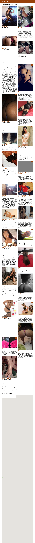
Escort (19, 55)
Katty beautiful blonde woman (9, 286)
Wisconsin (15, 3)
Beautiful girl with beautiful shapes (8, 48)
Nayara (19, 267)
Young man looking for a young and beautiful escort (9, 247)
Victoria (20, 219)
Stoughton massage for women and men (25, 28)
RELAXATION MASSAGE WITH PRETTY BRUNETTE (25, 196)
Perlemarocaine (5, 317)
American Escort (6, 26)
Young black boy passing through (23, 173)
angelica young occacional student (24, 294)
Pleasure (4, 195)
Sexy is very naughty (7, 348)
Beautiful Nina (5, 121)
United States (10, 3)
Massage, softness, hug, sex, (9, 168)
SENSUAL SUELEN (22, 315)
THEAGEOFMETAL (5, 1)
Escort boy (20, 241)
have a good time (22, 116)
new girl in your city (22, 146)
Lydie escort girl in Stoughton (9, 219)
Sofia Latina (5, 144)
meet (19, 350)
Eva (19, 91)
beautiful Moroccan (6, 378)
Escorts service (4, 3)
